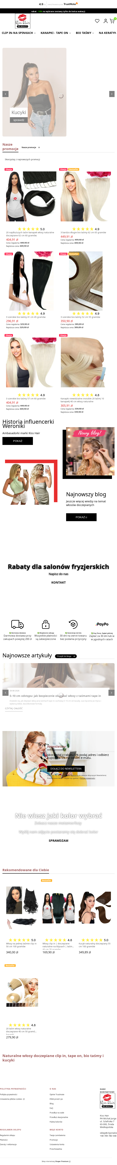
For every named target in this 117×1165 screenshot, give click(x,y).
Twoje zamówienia (57, 1135)
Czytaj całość (14, 708)
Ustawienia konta (57, 1144)
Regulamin (74, 775)
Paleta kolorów (56, 1122)
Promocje (54, 1140)
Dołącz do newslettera (66, 768)
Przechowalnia (56, 1149)
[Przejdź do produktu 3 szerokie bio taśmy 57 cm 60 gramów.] (31, 362)
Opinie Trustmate (57, 1094)
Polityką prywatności (87, 778)
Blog (51, 1103)
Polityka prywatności (8, 1094)
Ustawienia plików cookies (11, 1099)
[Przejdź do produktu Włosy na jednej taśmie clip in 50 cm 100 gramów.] (22, 907)
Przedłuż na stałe (57, 1112)
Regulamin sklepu (7, 1135)
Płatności (4, 1140)
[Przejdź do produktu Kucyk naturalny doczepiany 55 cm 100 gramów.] (95, 907)
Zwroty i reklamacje (8, 1144)
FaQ (51, 1108)
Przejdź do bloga (64, 656)
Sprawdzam (58, 841)
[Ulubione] (97, 21)
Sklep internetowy (55, 1161)
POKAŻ (17, 440)
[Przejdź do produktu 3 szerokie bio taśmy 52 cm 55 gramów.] (86, 281)
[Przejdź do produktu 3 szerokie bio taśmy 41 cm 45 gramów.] (31, 281)
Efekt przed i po (56, 1099)
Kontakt (58, 582)
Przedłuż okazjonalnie (59, 1117)
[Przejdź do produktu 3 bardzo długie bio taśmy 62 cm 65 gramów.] (86, 196)
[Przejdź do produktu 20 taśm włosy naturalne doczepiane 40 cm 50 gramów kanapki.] (22, 992)
